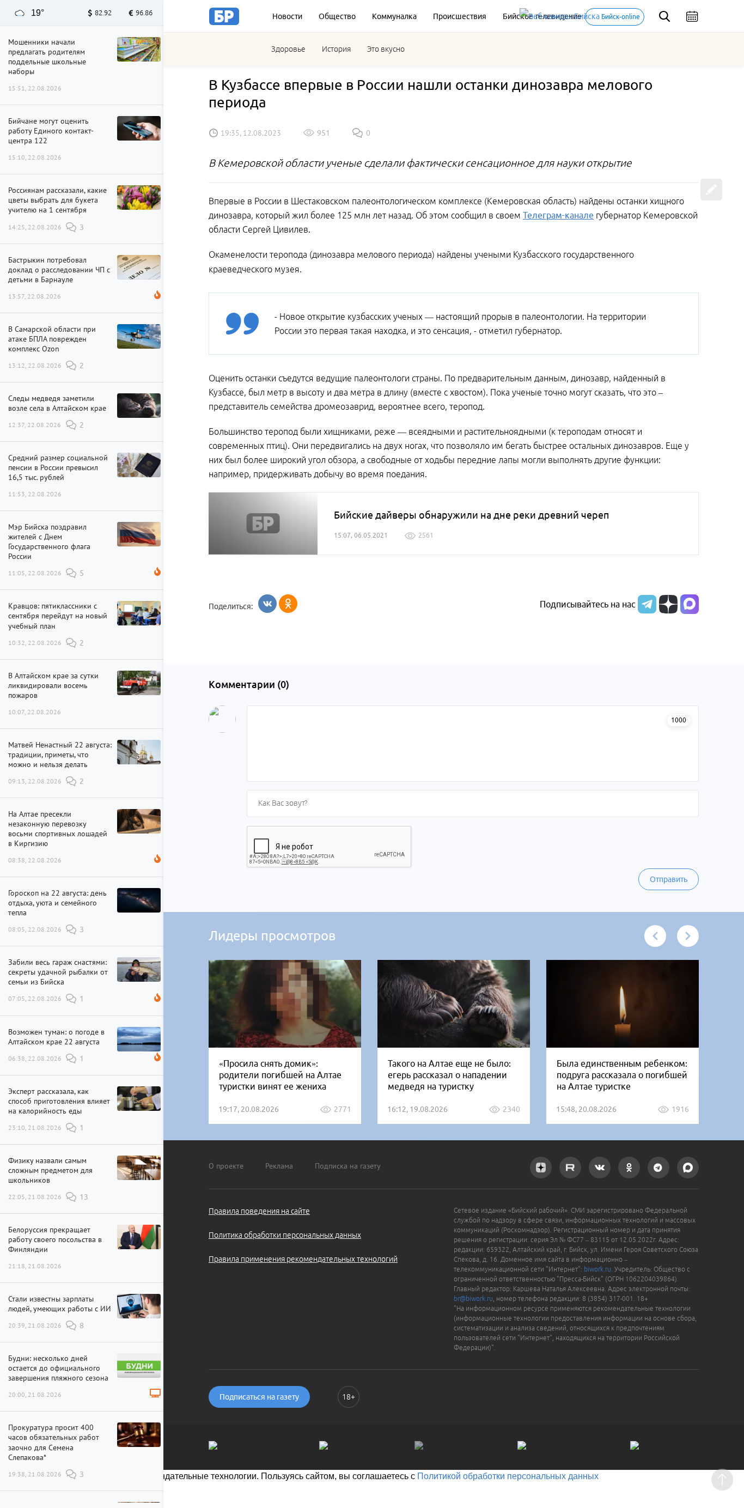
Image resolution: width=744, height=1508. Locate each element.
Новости (287, 16)
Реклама (279, 1166)
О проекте (226, 1166)
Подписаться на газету (259, 1397)
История (336, 49)
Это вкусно (386, 49)
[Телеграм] (645, 604)
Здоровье (288, 49)
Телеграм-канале (558, 215)
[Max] (689, 604)
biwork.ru (597, 1269)
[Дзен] (667, 604)
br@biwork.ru (473, 1298)
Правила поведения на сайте (259, 1211)
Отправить (668, 879)
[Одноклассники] (288, 603)
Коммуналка (394, 16)
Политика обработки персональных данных (285, 1235)
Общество (337, 16)
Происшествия (459, 16)
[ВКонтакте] (267, 603)
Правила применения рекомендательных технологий (303, 1259)
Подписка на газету (348, 1166)
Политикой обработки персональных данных (508, 1476)
